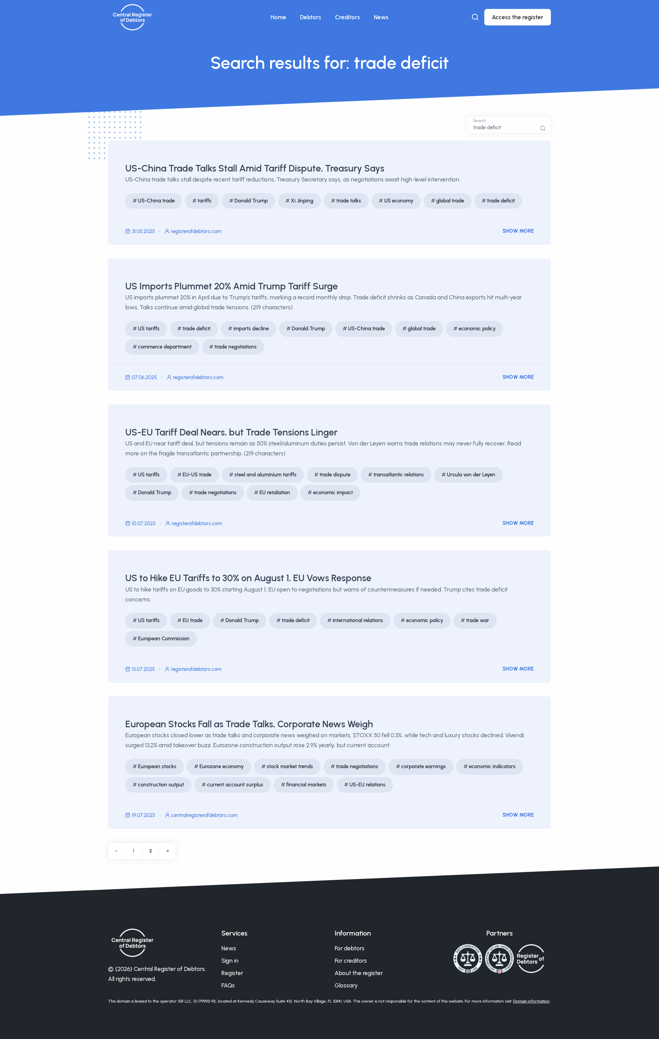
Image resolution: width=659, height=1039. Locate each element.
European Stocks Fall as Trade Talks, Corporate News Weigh (249, 724)
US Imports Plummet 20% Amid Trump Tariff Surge (231, 286)
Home (278, 17)
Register (232, 973)
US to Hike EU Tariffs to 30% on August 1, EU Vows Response (248, 578)
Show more (518, 231)
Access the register (517, 17)
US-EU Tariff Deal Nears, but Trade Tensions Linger (231, 432)
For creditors (351, 960)
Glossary (346, 985)
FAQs (228, 985)
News (381, 17)
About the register (359, 973)
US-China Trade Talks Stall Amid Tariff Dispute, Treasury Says (254, 168)
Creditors (347, 17)
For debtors (350, 948)
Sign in (230, 960)
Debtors (310, 17)
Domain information (531, 1001)
